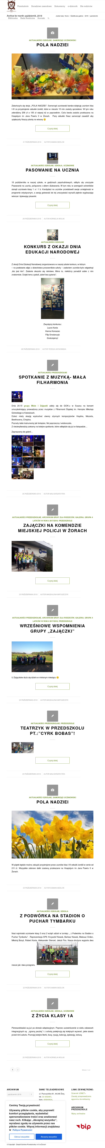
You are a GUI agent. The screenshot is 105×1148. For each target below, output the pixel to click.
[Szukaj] (48, 18)
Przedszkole (65, 520)
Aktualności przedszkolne (52, 372)
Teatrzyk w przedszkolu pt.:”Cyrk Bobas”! (52, 730)
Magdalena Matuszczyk (57, 594)
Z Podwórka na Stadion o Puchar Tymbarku (52, 918)
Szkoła (58, 165)
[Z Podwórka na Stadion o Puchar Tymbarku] (52, 903)
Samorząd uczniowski (64, 40)
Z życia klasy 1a (52, 1015)
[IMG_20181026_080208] (52, 234)
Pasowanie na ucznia (52, 170)
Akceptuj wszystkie (49, 1136)
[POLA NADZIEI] (52, 33)
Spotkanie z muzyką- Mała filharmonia (52, 379)
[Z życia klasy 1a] (52, 1003)
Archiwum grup (50, 517)
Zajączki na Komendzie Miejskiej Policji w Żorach (52, 527)
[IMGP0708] (52, 158)
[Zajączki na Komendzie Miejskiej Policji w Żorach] (52, 510)
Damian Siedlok (57, 142)
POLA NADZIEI (53, 45)
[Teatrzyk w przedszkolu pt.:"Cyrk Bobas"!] (52, 716)
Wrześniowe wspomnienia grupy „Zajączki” (52, 628)
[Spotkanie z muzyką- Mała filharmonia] (52, 365)
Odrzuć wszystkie (21, 1136)
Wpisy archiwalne (78, 1113)
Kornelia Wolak (57, 218)
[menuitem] (11, 6)
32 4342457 (46, 1096)
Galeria (79, 517)
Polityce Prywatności (22, 1130)
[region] (35, 1122)
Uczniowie (68, 165)
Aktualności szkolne (40, 40)
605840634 (48, 1099)
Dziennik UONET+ (78, 1093)
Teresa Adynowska (57, 349)
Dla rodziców (67, 517)
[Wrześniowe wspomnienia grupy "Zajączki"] (52, 610)
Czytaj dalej (52, 128)
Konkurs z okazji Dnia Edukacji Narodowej (52, 249)
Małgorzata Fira (57, 494)
